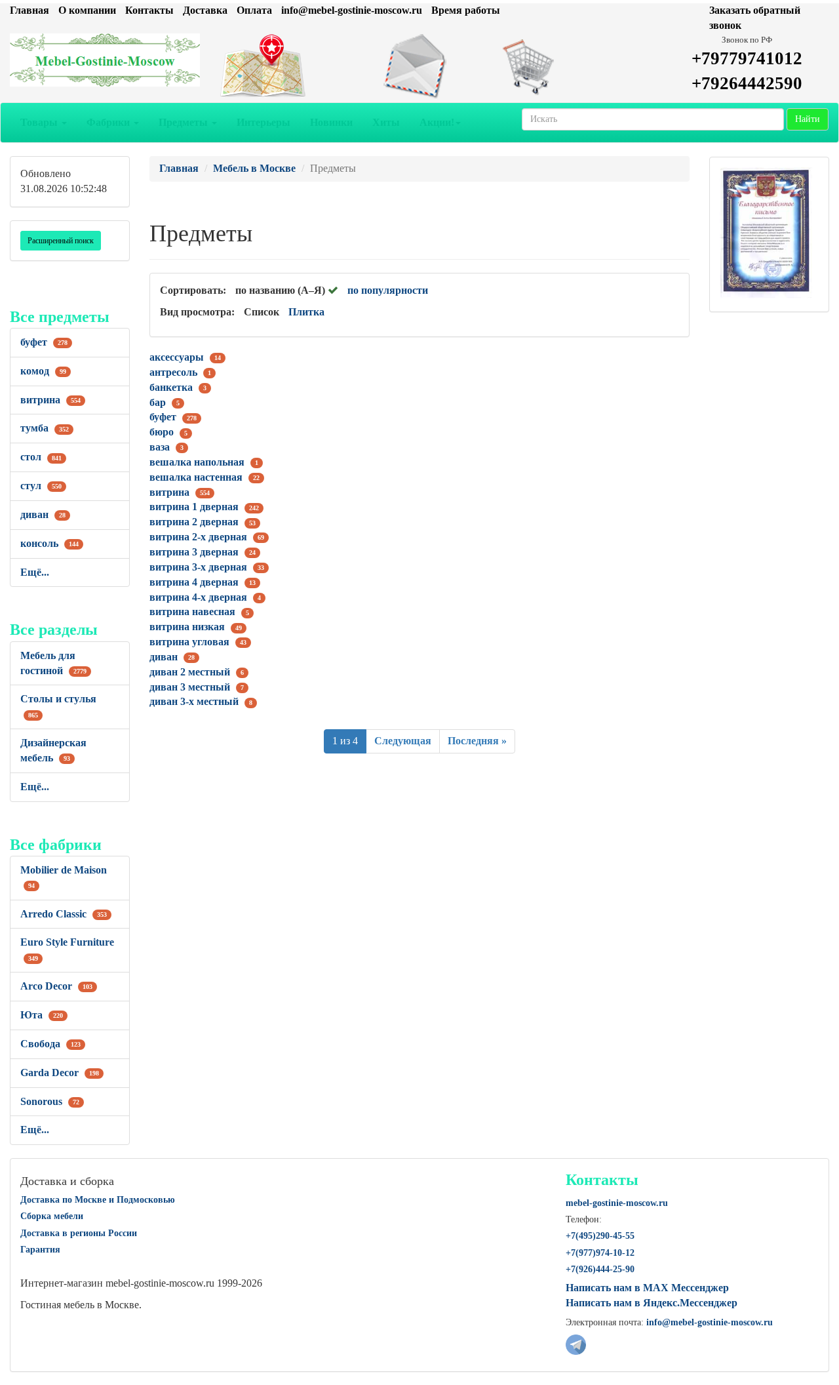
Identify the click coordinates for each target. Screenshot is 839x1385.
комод (43, 370)
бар (157, 402)
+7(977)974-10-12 (600, 1253)
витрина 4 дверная (194, 582)
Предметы (184, 122)
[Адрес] (280, 66)
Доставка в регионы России (78, 1233)
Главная (29, 10)
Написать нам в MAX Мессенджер (647, 1287)
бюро (161, 431)
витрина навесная (192, 611)
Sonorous (49, 1101)
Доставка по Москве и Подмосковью (97, 1200)
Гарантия (40, 1250)
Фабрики (109, 122)
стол (41, 456)
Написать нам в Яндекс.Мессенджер (651, 1302)
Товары (40, 122)
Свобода (50, 1043)
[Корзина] (559, 66)
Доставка (205, 10)
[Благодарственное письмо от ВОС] (766, 231)
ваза (159, 446)
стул (41, 485)
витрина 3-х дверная (198, 566)
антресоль (173, 372)
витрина (50, 399)
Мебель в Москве (254, 168)
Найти (807, 119)
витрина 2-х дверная (198, 536)
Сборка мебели (51, 1216)
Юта (41, 1014)
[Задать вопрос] (419, 66)
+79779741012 (747, 58)
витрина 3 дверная (194, 551)
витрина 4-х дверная (198, 597)
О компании (87, 10)
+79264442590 (747, 83)
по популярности (387, 290)
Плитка (306, 311)
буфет (44, 342)
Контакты (149, 10)
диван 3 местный (189, 686)
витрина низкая (187, 626)
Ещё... (34, 572)
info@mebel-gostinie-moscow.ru (351, 10)
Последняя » (477, 740)
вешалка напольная (196, 462)
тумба (44, 427)
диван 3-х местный (194, 701)
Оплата (254, 10)
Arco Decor (56, 986)
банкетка (171, 387)
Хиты (386, 122)
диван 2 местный (189, 671)
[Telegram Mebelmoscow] (576, 1343)
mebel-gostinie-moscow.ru (617, 1203)
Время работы (465, 10)
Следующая (402, 740)
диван (43, 514)
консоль (49, 543)
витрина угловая (189, 641)
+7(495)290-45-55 (600, 1236)
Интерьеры (263, 122)
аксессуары (176, 357)
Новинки (331, 122)
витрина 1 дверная (194, 506)
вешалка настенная (196, 477)
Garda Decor (59, 1072)
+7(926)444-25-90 (600, 1269)
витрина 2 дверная (194, 521)
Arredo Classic (63, 913)
